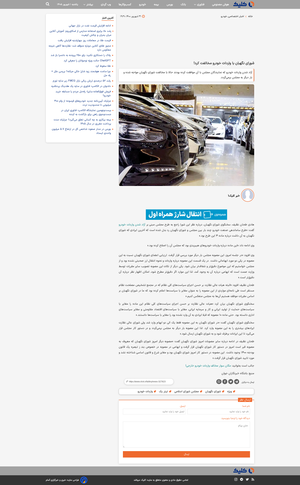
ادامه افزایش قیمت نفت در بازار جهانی (90, 26)
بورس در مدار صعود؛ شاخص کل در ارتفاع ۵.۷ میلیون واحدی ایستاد (81, 131)
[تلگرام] (236, 382)
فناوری (200, 4)
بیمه (156, 4)
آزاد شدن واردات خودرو (132, 225)
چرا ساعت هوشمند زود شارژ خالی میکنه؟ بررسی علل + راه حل (81, 74)
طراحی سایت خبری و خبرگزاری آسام (62, 480)
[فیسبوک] (224, 382)
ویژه (230, 391)
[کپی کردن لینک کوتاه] (147, 381)
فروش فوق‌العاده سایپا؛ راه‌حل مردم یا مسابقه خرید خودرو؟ (83, 94)
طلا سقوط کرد (103, 66)
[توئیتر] (230, 382)
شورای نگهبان (213, 391)
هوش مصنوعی (220, 4)
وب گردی (106, 4)
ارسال (186, 454)
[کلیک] (243, 4)
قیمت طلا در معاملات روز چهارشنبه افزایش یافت (84, 41)
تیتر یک (164, 391)
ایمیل (182, 406)
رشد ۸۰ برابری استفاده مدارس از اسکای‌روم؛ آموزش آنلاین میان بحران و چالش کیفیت (80, 33)
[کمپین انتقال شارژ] (186, 214)
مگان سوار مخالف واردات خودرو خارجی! (208, 366)
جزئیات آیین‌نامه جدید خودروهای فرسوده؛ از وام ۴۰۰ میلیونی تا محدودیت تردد (82, 103)
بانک (183, 4)
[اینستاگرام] (235, 480)
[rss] (253, 480)
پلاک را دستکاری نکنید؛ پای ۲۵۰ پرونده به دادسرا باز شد (81, 55)
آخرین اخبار (107, 18)
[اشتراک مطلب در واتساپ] (219, 381)
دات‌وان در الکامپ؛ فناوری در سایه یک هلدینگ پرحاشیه (81, 86)
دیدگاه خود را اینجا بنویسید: (235, 418)
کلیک (143, 480)
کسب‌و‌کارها (125, 4)
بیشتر (89, 4)
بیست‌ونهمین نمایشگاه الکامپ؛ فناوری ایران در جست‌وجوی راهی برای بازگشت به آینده (86, 112)
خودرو (142, 4)
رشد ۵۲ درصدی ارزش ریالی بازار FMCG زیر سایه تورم (82, 81)
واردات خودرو (145, 391)
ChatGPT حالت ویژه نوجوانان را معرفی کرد (87, 61)
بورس (170, 4)
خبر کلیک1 (234, 196)
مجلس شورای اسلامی (187, 391)
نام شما (246, 406)
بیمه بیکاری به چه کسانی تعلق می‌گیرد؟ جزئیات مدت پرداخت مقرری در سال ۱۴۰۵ (82, 122)
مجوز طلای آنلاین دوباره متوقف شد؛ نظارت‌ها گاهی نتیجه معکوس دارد (80, 48)
